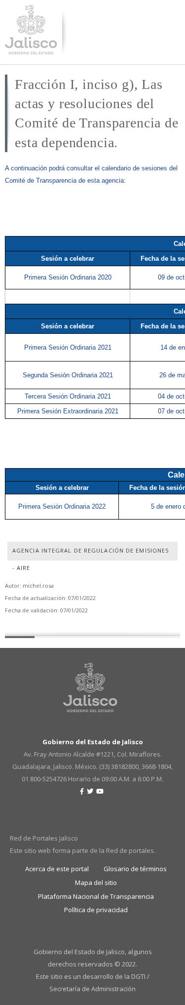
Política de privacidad (96, 909)
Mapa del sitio (96, 882)
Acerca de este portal (57, 868)
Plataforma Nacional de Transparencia (96, 896)
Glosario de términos (135, 868)
